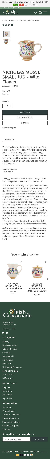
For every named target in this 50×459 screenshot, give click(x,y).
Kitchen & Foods (9, 349)
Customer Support (10, 425)
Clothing (6, 352)
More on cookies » (31, 5)
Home (4, 20)
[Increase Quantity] (9, 105)
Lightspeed (43, 451)
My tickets (7, 394)
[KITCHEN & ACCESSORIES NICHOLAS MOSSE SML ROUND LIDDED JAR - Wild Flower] (37, 270)
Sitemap (6, 429)
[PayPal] (17, 455)
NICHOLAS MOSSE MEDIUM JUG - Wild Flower (13, 286)
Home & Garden (9, 345)
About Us (6, 407)
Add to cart (25, 112)
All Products (7, 378)
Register (6, 387)
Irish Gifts (6, 363)
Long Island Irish (10, 371)
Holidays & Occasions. (12, 367)
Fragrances (7, 360)
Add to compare (10, 128)
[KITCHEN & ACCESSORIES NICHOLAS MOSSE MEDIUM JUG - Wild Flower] (13, 270)
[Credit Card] (31, 455)
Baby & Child (8, 356)
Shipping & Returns (11, 422)
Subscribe (39, 439)
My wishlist (7, 398)
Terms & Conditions (11, 414)
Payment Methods (10, 418)
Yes (15, 5)
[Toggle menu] (45, 12)
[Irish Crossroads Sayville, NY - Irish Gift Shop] (10, 12)
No (22, 5)
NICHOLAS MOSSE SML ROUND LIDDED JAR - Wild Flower (37, 287)
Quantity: (5, 101)
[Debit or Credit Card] (21, 455)
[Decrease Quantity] (4, 105)
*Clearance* (8, 374)
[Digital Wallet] (26, 455)
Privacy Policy (8, 411)
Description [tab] (9, 139)
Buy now (25, 122)
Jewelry (5, 341)
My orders (7, 391)
